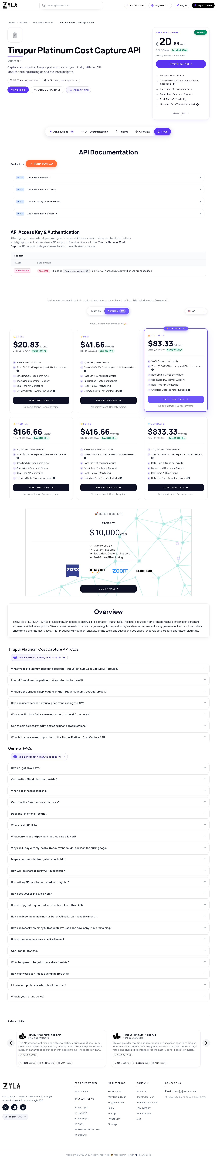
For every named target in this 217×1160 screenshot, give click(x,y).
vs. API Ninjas (81, 1118)
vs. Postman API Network (88, 1129)
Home (12, 22)
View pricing (18, 89)
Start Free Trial (179, 64)
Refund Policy (144, 1113)
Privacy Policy (143, 1107)
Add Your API (81, 1091)
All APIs (23, 22)
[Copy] (87, 271)
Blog (139, 1118)
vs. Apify (79, 1123)
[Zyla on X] (5, 1107)
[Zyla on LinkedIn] (14, 1107)
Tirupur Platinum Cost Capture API (76, 22)
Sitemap (112, 1124)
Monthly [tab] (96, 311)
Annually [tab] (116, 311)
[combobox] (71, 5)
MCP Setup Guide (117, 1096)
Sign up (112, 1113)
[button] (108, 668)
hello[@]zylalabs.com (185, 1091)
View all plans (179, 113)
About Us (141, 1091)
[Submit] (43, 5)
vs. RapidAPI (81, 1112)
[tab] (95, 131)
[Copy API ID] (21, 61)
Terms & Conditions (147, 1102)
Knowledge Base (145, 1096)
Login (111, 1107)
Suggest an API (116, 1102)
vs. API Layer (81, 1107)
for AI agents (61, 80)
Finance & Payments (43, 22)
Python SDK (114, 1118)
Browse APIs (114, 1091)
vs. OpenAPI (81, 1134)
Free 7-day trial (40, 400)
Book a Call (107, 588)
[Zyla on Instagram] (23, 1107)
